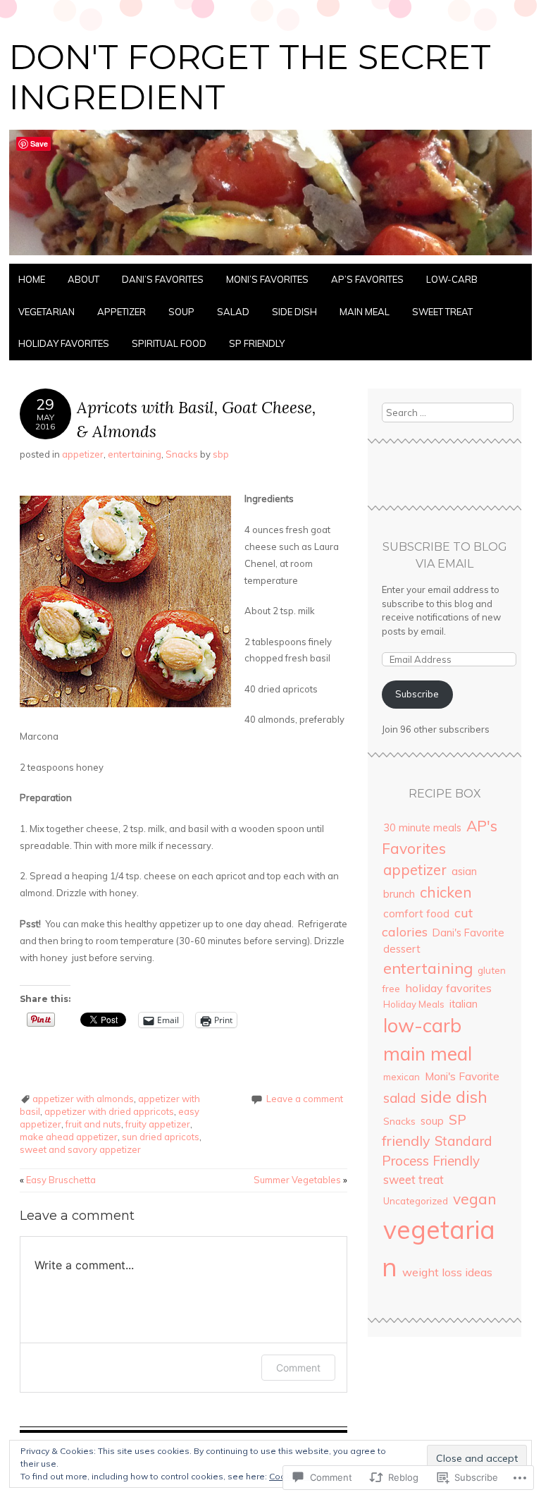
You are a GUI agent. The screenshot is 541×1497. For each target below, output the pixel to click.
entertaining (134, 454)
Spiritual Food (169, 343)
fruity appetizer (157, 1124)
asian (464, 871)
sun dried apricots (160, 1136)
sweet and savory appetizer (80, 1149)
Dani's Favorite (468, 932)
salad (233, 311)
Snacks (182, 454)
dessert (402, 948)
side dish (294, 311)
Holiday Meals (413, 1004)
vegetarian (46, 311)
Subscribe (417, 693)
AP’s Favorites (367, 279)
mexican (401, 1076)
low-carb (452, 279)
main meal (365, 311)
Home (31, 279)
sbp (221, 454)
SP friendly (257, 343)
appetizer (121, 311)
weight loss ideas (447, 1272)
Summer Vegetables (300, 1179)
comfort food (416, 913)
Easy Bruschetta (58, 1179)
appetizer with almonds (83, 1098)
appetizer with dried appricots (109, 1111)
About (83, 279)
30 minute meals (422, 827)
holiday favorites (63, 343)
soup (181, 311)
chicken (446, 892)
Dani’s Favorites (163, 279)
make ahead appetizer (69, 1136)
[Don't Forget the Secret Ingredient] (270, 255)
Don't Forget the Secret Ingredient (250, 77)
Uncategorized (415, 1200)
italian (463, 1004)
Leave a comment (304, 1098)
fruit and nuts (93, 1124)
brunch (399, 894)
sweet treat (442, 311)
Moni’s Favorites (267, 279)
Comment (298, 1368)
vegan (475, 1199)
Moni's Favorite (462, 1076)
